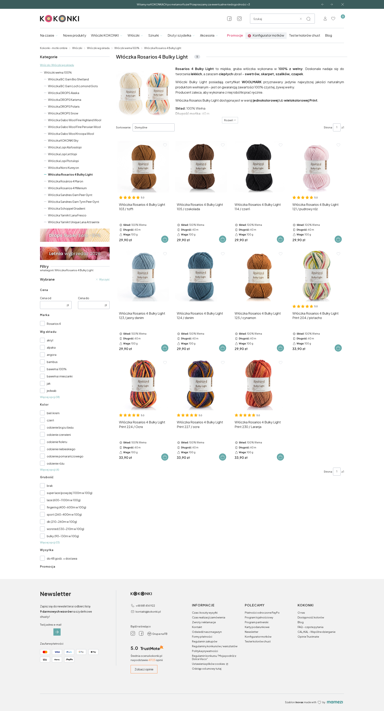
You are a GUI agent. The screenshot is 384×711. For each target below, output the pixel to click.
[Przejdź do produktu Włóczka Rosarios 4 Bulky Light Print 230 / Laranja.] (259, 384)
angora (51, 354)
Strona (328, 127)
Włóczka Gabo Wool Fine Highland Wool (74, 120)
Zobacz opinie (144, 669)
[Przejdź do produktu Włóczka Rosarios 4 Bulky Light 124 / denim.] (201, 275)
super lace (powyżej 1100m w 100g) (69, 493)
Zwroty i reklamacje (204, 622)
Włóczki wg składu (98, 48)
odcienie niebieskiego (61, 449)
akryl (50, 340)
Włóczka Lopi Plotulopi (63, 161)
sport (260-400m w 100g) (64, 514)
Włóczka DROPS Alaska (63, 93)
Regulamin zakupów (204, 641)
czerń (50, 420)
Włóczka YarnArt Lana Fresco (67, 215)
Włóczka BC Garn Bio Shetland (68, 79)
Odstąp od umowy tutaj (206, 668)
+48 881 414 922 (145, 605)
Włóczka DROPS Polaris (64, 106)
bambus (52, 362)
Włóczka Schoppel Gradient (66, 208)
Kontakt (197, 627)
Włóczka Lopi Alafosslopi (65, 147)
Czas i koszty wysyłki (205, 612)
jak (49, 383)
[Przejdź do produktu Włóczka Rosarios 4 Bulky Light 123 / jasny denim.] (143, 275)
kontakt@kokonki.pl (148, 611)
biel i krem (53, 413)
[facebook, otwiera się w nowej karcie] (229, 18)
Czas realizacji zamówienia (208, 617)
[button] (308, 19)
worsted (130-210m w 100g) (65, 529)
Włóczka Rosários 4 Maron (65, 181)
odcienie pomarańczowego (65, 456)
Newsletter (251, 631)
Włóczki (77, 48)
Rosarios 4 (54, 323)
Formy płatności (202, 636)
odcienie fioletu (57, 442)
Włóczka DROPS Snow (63, 113)
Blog (301, 622)
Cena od (45, 298)
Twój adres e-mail (50, 624)
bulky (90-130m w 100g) (63, 536)
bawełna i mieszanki (60, 376)
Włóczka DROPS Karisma (64, 99)
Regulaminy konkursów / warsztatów (214, 646)
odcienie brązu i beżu (60, 427)
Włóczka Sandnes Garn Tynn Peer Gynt (73, 201)
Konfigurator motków (258, 636)
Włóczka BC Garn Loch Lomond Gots (73, 86)
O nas (301, 612)
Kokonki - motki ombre (53, 48)
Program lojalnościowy (259, 617)
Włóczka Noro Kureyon (63, 167)
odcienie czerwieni (59, 434)
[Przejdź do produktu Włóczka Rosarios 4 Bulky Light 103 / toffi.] (143, 167)
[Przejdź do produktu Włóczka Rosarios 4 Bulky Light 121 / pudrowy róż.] (317, 167)
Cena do (83, 298)
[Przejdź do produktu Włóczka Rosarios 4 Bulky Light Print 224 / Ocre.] (143, 384)
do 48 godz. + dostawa (62, 558)
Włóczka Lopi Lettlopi (62, 154)
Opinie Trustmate (308, 636)
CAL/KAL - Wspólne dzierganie (316, 631)
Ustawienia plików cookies (208, 663)
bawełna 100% (57, 369)
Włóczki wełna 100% (126, 48)
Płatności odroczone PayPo (262, 612)
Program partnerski (256, 622)
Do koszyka (164, 239)
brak (50, 485)
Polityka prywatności (205, 651)
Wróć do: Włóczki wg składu (57, 65)
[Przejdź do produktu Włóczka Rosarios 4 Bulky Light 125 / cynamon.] (259, 275)
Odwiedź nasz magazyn (207, 631)
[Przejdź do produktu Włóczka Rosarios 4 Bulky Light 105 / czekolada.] (201, 167)
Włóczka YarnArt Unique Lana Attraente (73, 222)
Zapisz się (57, 632)
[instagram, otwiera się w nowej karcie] (239, 18)
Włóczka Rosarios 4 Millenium (67, 188)
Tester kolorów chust (258, 641)
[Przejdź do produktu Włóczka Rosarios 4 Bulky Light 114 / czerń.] (259, 167)
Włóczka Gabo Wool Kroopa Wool (71, 133)
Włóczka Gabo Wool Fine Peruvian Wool (74, 127)
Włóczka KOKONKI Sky (63, 140)
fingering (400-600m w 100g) (66, 507)
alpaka (51, 347)
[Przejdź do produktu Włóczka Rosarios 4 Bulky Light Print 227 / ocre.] (201, 384)
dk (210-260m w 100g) (62, 521)
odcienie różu (55, 463)
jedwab (51, 390)
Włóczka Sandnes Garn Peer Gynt (70, 195)
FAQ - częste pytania (310, 627)
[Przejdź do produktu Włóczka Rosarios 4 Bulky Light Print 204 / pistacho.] (317, 275)
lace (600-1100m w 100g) (64, 500)
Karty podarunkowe (257, 627)
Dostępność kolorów (311, 617)
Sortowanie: (123, 127)
